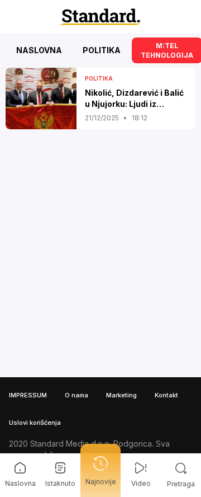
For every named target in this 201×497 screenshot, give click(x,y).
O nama (76, 395)
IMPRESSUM (28, 395)
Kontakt (166, 395)
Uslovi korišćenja (35, 422)
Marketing (121, 395)
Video (141, 483)
